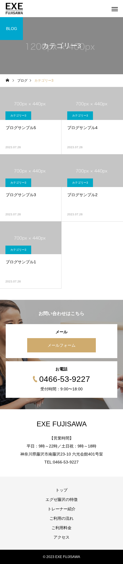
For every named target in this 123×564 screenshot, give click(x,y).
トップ (61, 490)
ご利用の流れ (61, 518)
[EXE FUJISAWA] (14, 8)
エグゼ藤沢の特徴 (61, 499)
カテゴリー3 (18, 115)
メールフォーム (61, 345)
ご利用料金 (61, 527)
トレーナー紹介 (61, 509)
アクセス (61, 537)
